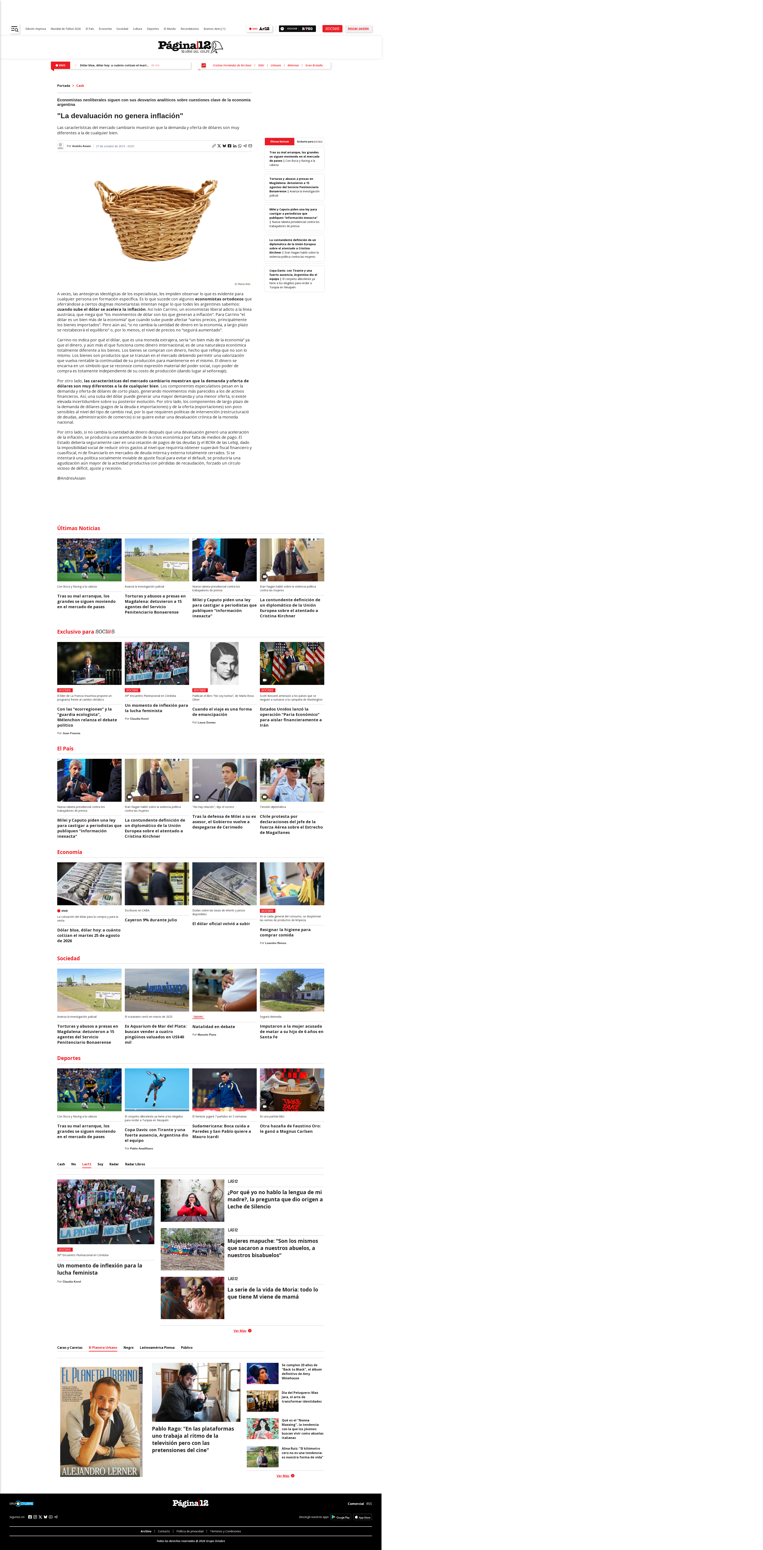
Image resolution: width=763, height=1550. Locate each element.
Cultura (137, 29)
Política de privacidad (189, 1531)
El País (90, 29)
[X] (40, 1517)
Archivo (146, 1531)
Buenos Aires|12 (215, 29)
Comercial (356, 1504)
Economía (105, 29)
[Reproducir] (282, 28)
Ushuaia (276, 65)
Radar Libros (135, 1164)
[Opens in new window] (340, 1517)
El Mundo (170, 29)
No (73, 1164)
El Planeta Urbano (103, 1347)
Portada (63, 85)
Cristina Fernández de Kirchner (232, 65)
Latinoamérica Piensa (157, 1347)
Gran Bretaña (314, 65)
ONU (261, 65)
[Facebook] (30, 1517)
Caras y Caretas (69, 1347)
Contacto (164, 1531)
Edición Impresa (35, 29)
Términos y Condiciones (225, 1531)
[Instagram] (35, 1517)
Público (187, 1347)
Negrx (129, 1347)
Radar (114, 1164)
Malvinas (293, 65)
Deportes (153, 29)
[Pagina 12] (190, 47)
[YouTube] (50, 1516)
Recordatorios (190, 29)
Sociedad (122, 29)
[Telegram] (56, 1516)
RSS (369, 1504)
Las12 (86, 1164)
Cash (80, 85)
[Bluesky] (45, 1516)
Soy (100, 1164)
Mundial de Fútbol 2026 (66, 29)
